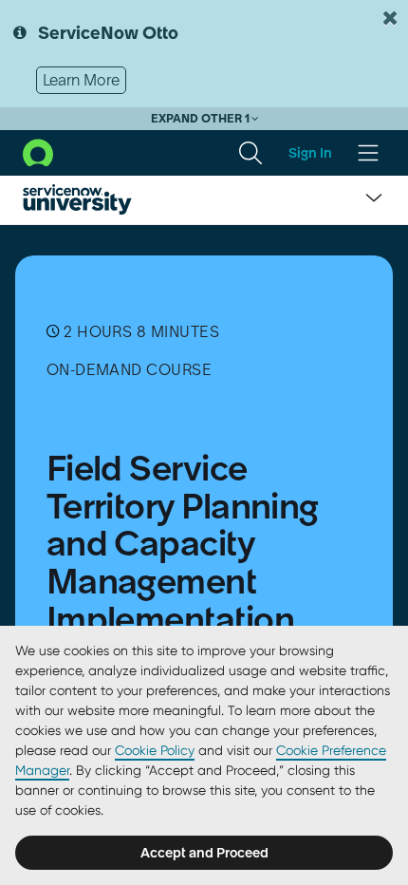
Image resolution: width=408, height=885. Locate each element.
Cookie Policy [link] (155, 750)
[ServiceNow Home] (38, 151)
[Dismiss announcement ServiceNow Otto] (390, 18)
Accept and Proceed (204, 852)
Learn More (81, 79)
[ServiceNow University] (77, 199)
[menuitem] (250, 153)
